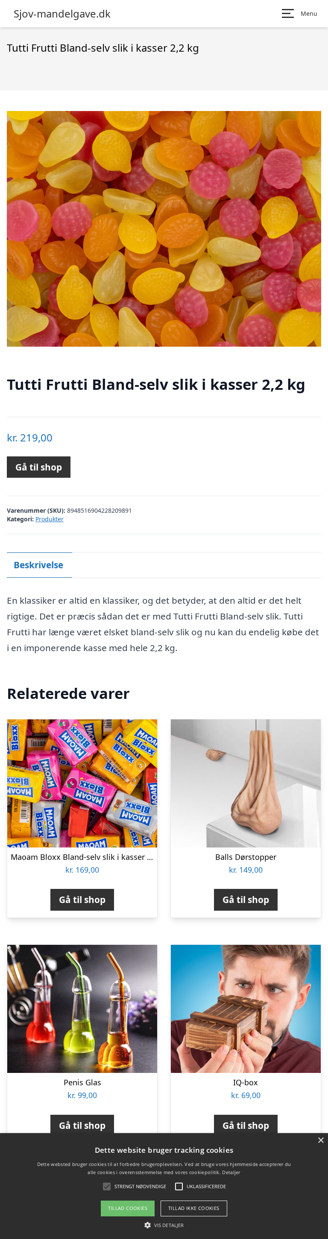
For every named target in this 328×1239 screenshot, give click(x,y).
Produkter (49, 519)
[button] (164, 1225)
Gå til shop (38, 467)
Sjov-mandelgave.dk (62, 13)
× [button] (320, 1140)
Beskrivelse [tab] (38, 565)
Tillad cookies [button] (127, 1208)
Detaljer (231, 1172)
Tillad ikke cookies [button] (194, 1208)
